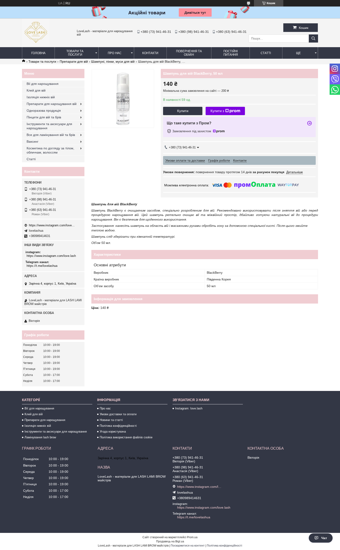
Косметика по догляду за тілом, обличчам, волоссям (50, 150)
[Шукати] (313, 38)
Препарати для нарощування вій (52, 104)
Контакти (150, 53)
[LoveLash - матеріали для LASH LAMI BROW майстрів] (36, 45)
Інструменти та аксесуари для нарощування (49, 126)
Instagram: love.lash (188, 408)
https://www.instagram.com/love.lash (52, 225)
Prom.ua (192, 537)
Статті (266, 53)
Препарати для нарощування (45, 420)
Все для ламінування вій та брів (51, 135)
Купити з (217, 111)
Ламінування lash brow (40, 437)
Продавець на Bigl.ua (170, 541)
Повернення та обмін (189, 52)
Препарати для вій (74, 61)
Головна (38, 53)
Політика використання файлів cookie (126, 437)
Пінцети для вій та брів (44, 117)
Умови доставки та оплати (118, 414)
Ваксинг (32, 141)
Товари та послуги (74, 52)
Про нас (114, 53)
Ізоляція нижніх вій (41, 97)
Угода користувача (113, 431)
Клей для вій (36, 90)
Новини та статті (111, 420)
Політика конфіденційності (118, 425)
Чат (324, 538)
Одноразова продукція (44, 110)
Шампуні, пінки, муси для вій (113, 61)
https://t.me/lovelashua (42, 265)
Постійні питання (230, 52)
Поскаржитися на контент (188, 545)
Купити (182, 111)
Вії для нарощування (43, 84)
